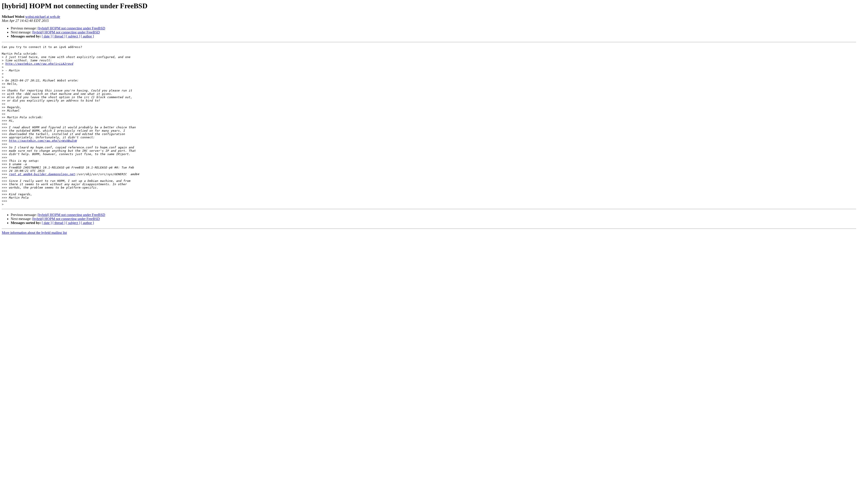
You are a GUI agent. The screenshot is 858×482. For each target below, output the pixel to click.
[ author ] (87, 36)
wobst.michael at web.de (42, 17)
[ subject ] (73, 36)
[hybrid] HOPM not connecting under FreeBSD (71, 28)
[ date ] (47, 36)
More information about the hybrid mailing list (34, 233)
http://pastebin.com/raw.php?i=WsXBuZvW (43, 140)
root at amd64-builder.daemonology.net (42, 174)
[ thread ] (59, 36)
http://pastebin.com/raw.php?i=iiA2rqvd (39, 63)
